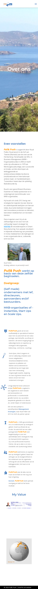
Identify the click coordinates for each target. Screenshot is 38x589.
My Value (19, 494)
